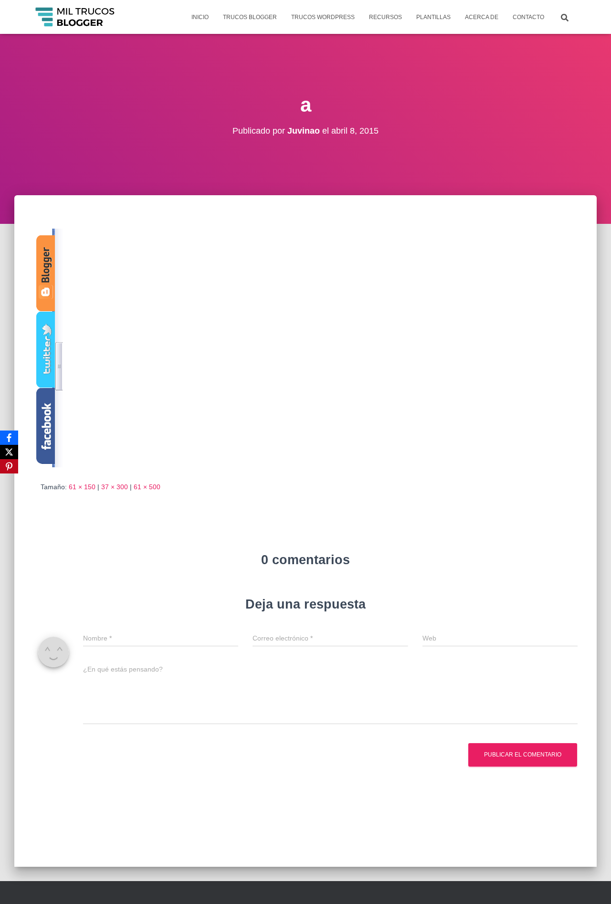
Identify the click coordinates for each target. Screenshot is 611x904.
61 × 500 (147, 487)
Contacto (528, 17)
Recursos (385, 17)
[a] (48, 347)
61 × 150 (82, 487)
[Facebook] (9, 438)
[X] (9, 452)
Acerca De (481, 17)
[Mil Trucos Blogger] (75, 17)
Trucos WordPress (323, 17)
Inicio (200, 17)
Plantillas (433, 17)
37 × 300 (114, 487)
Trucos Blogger (250, 17)
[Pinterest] (9, 466)
